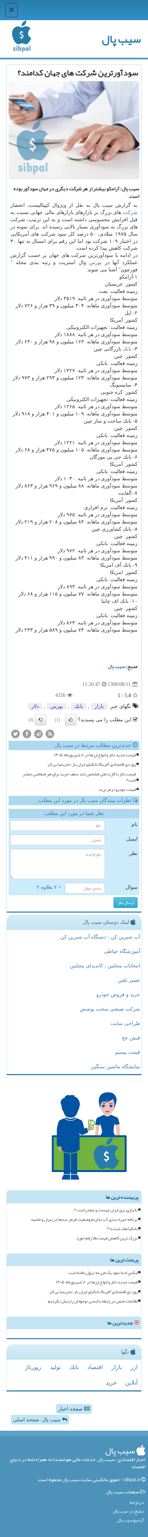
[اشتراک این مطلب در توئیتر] (15, 733)
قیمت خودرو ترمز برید (117, 789)
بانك (127, 349)
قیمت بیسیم (127, 1052)
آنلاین (131, 1383)
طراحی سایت (125, 1023)
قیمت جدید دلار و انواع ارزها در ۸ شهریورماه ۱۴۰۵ (95, 755)
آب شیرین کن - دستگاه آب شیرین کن (100, 937)
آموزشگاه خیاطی (122, 951)
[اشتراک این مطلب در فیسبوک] (27, 733)
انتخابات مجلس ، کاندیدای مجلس (105, 965)
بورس (95, 262)
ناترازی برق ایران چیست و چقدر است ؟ (106, 1210)
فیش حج (131, 1038)
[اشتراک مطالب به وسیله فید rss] (50, 733)
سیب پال (121, 39)
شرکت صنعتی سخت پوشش (110, 1009)
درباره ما (137, 1502)
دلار (35, 706)
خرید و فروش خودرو (118, 994)
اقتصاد (95, 1367)
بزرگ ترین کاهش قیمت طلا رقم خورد (107, 1238)
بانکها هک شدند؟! (122, 1229)
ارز (134, 1367)
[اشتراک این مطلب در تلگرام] (38, 733)
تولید (55, 1367)
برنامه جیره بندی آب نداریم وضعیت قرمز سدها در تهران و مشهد (84, 1219)
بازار (99, 706)
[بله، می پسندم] (71, 719)
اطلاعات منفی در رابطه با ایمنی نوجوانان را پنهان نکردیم (93, 1301)
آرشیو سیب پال (130, 1520)
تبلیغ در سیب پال (128, 1511)
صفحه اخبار (71, 1409)
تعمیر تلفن (129, 980)
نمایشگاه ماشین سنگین (115, 1066)
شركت (130, 212)
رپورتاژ (33, 1367)
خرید (111, 1383)
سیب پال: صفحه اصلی (37, 1419)
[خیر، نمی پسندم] (40, 719)
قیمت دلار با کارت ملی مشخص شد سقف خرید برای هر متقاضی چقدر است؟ (79, 777)
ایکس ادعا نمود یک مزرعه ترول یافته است (103, 1273)
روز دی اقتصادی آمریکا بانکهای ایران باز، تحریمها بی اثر (91, 764)
